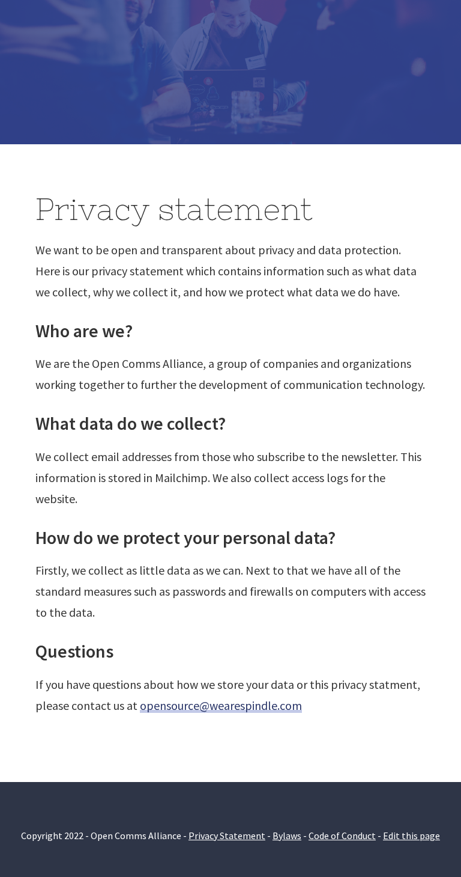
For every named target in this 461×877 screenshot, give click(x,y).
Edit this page (411, 836)
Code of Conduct (342, 836)
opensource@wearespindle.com (221, 705)
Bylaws (287, 836)
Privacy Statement (226, 836)
